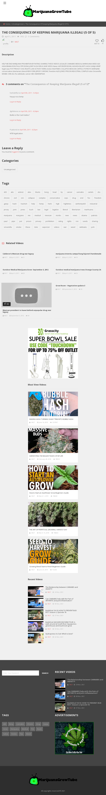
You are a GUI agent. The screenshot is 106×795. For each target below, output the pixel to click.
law (38, 209)
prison (28, 221)
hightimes (67, 204)
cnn (22, 198)
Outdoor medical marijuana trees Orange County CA (78, 269)
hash (15, 204)
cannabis (80, 192)
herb (50, 204)
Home (7, 24)
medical (38, 215)
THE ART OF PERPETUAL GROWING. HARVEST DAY (48, 529)
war (65, 227)
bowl (54, 192)
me (29, 215)
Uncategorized (18, 24)
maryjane (20, 215)
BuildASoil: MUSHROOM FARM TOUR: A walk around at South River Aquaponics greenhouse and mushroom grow (61, 624)
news (75, 215)
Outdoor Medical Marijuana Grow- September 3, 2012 (25, 269)
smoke (18, 227)
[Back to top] (97, 789)
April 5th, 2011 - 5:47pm (30, 93)
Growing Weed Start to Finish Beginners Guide (47, 566)
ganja (6, 204)
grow (5, 729)
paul (5, 221)
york (92, 227)
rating (60, 221)
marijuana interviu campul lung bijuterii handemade (78, 254)
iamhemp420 (80, 204)
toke (36, 227)
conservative (55, 198)
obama (84, 215)
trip (21, 734)
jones (23, 209)
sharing (95, 221)
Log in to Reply (15, 102)
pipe (13, 221)
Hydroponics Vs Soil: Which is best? (59, 634)
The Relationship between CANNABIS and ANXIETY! (62, 588)
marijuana (8, 215)
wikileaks (83, 227)
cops (66, 198)
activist (20, 192)
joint (14, 209)
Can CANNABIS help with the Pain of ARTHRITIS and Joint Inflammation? (59, 600)
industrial (93, 204)
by (62, 192)
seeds (85, 221)
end (81, 198)
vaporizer (46, 227)
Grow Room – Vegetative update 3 (70, 285)
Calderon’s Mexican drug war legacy (18, 254)
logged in (15, 152)
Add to (96, 43)
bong (46, 192)
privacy (38, 221)
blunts (37, 192)
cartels (90, 192)
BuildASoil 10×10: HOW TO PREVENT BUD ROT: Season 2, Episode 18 (61, 611)
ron (77, 221)
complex (42, 198)
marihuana (88, 209)
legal (46, 209)
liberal (65, 209)
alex (29, 192)
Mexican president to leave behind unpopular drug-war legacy (27, 311)
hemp (41, 204)
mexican (48, 215)
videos (56, 227)
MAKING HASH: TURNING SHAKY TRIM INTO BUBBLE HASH (51, 419)
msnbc (58, 215)
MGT (17, 42)
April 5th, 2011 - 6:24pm (30, 111)
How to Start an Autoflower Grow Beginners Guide (49, 493)
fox (89, 198)
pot (20, 221)
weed (73, 227)
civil (15, 198)
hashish (24, 204)
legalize (55, 209)
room (39, 729)
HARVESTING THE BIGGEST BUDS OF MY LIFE (46, 456)
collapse (31, 198)
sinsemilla (8, 227)
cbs (99, 192)
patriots (94, 215)
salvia (5, 734)
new (67, 215)
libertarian (76, 209)
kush (31, 209)
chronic (7, 198)
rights (69, 221)
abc (12, 192)
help (33, 204)
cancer (69, 192)
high (57, 204)
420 (5, 192)
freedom (97, 198)
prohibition (50, 221)
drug (74, 198)
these (28, 227)
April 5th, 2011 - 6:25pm (28, 129)
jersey (6, 209)
